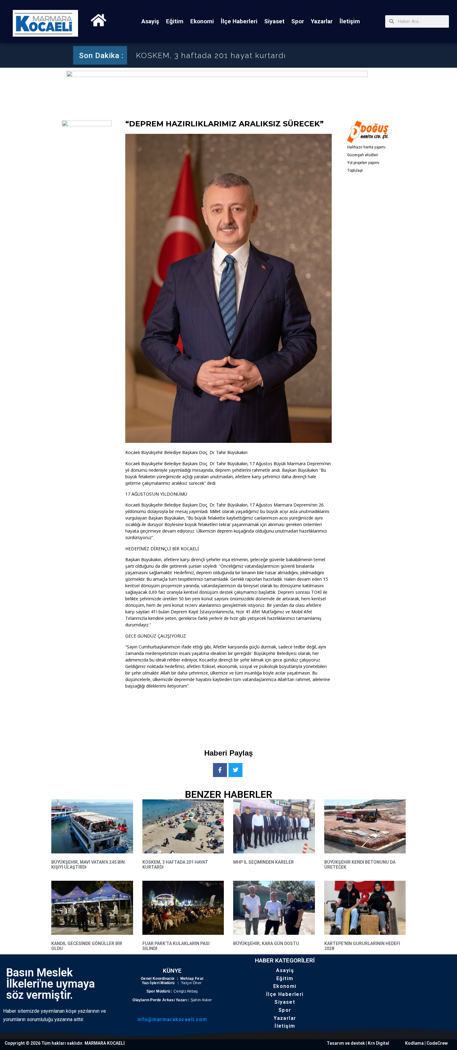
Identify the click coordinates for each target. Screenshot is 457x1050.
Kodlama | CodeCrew (426, 1043)
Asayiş (150, 21)
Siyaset (274, 21)
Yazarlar (322, 21)
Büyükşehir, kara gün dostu (266, 943)
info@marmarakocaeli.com (172, 1019)
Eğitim (174, 21)
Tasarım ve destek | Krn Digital (358, 1043)
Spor (297, 21)
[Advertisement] (238, 714)
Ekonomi (202, 21)
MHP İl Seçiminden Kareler (189, 55)
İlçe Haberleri (239, 21)
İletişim (349, 21)
